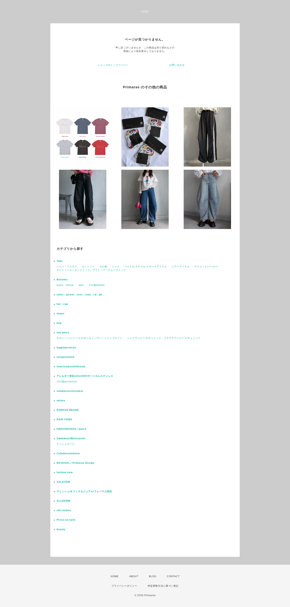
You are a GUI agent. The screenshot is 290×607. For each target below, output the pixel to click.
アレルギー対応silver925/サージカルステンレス (85, 376)
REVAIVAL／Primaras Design (75, 463)
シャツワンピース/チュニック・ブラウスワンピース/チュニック (163, 338)
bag (59, 323)
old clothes (64, 510)
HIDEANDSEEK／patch (71, 429)
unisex (61, 400)
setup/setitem (66, 357)
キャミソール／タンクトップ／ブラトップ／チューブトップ (91, 270)
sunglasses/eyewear (70, 391)
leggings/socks (66, 347)
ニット (116, 266)
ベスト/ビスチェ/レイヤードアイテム (145, 266)
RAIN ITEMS (64, 419)
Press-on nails (66, 519)
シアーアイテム (181, 266)
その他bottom (97, 285)
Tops (60, 261)
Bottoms (62, 279)
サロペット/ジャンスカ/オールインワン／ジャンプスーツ (89, 338)
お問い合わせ (177, 65)
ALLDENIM (63, 501)
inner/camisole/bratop (71, 366)
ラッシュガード (66, 444)
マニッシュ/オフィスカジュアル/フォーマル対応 (84, 491)
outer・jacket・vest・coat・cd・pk (79, 294)
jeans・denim (65, 285)
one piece (63, 332)
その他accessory (67, 381)
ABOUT (133, 576)
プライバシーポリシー (124, 585)
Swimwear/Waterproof (71, 438)
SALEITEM (63, 482)
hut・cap (62, 304)
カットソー (88, 266)
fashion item (65, 472)
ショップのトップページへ (113, 65)
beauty (61, 529)
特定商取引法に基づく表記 (163, 585)
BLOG (152, 576)
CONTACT (173, 576)
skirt (81, 285)
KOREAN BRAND (68, 410)
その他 (103, 266)
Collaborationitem (68, 453)
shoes (61, 313)
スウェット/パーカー (206, 266)
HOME (115, 576)
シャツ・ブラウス (67, 266)
